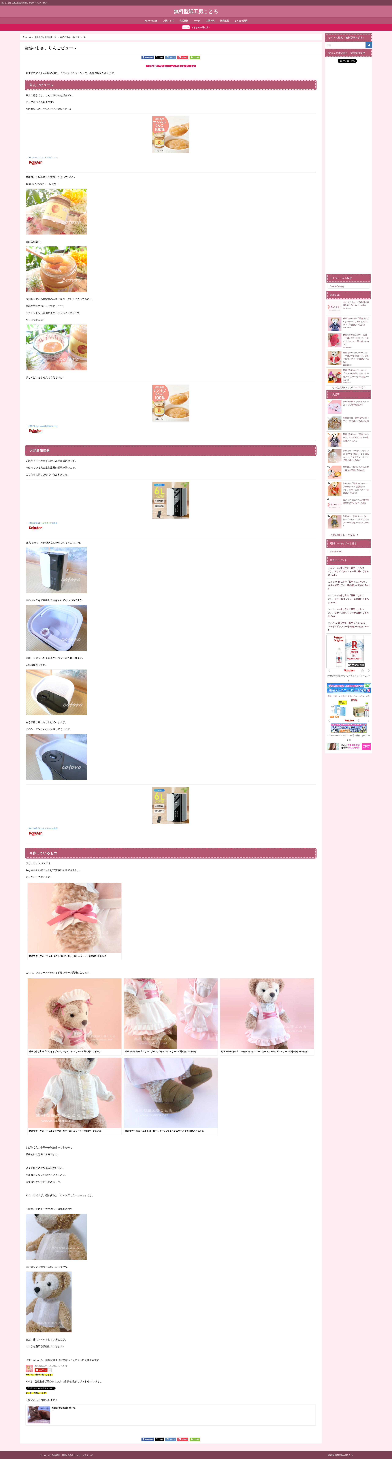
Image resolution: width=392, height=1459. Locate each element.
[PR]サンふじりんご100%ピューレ (43, 157)
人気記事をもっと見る (343, 535)
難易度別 (224, 20)
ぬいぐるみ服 (151, 20)
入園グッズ (168, 20)
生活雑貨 (184, 20)
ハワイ (361, 696)
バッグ (197, 20)
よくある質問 (241, 20)
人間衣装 (210, 20)
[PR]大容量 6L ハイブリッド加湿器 (43, 523)
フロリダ (342, 696)
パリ (368, 696)
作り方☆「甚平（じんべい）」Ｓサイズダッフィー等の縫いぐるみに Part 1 (348, 571)
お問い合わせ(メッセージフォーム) (77, 1455)
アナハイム (352, 696)
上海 (335, 696)
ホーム (43, 1455)
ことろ (331, 582)
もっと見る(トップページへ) (347, 387)
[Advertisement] (348, 227)
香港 (329, 696)
